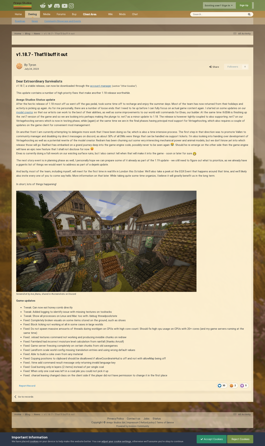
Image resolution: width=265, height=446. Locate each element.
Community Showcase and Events (62, 21)
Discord (57, 5)
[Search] (249, 14)
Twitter (50, 5)
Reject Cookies (240, 439)
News (35, 21)
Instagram (71, 5)
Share (215, 66)
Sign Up (244, 5)
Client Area (89, 14)
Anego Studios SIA (115, 422)
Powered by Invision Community (132, 426)
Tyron (32, 65)
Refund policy (147, 422)
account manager (100, 86)
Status (157, 418)
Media (46, 14)
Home (18, 14)
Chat (135, 14)
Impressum (133, 422)
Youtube (64, 5)
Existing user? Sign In (218, 5)
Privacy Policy (115, 418)
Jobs (146, 418)
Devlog (32, 14)
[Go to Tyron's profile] (19, 66)
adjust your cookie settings (116, 441)
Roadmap (20, 21)
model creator (24, 112)
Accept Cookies (213, 439)
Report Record (27, 385)
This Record (234, 14)
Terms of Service (165, 422)
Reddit (43, 5)
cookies (34, 441)
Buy (74, 14)
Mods (122, 14)
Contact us (133, 418)
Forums (61, 14)
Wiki (110, 14)
